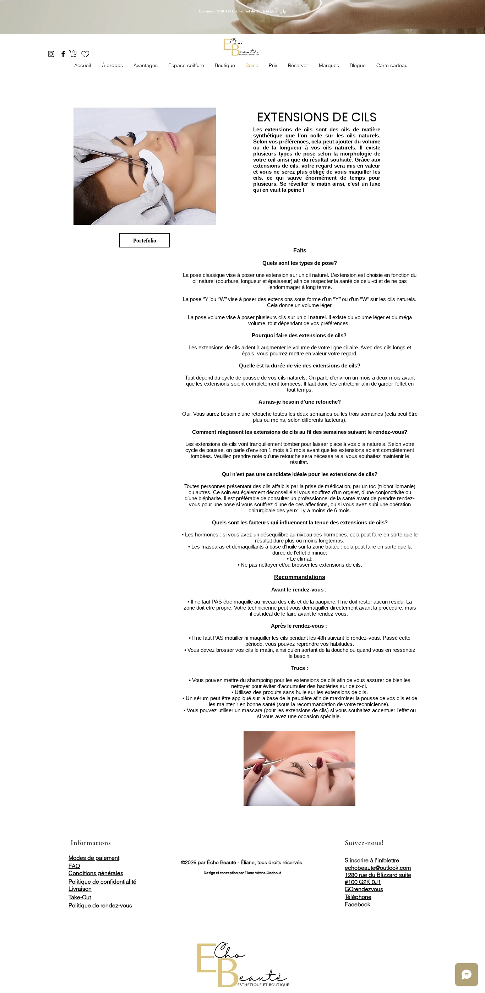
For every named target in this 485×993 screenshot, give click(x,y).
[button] (73, 54)
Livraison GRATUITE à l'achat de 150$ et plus (238, 11)
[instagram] (51, 54)
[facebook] (63, 54)
